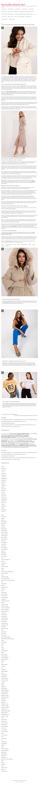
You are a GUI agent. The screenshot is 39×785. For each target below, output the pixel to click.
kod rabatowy (4, 592)
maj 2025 (2, 487)
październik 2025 (4, 478)
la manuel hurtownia (31, 439)
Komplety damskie (4, 604)
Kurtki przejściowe (4, 618)
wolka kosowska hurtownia (10, 445)
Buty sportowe (4, 556)
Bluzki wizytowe (4, 535)
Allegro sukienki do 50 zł (7, 433)
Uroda (2, 760)
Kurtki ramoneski (4, 619)
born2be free (3, 552)
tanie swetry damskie (5, 444)
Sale (2, 662)
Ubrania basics (3, 752)
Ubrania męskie (4, 757)
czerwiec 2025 (3, 485)
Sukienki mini (3, 702)
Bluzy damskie (4, 11)
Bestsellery (3, 520)
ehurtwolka (30, 433)
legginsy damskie (4, 623)
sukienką (33, 181)
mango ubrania (4, 440)
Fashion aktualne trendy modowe (7, 571)
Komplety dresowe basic (5, 607)
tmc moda (12, 444)
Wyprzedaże (3, 764)
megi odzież (4, 441)
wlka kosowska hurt (32, 444)
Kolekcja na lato (4, 595)
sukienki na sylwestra (5, 707)
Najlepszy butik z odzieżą (12, 11)
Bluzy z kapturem (4, 549)
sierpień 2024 (3, 502)
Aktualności (4, 16)
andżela (3, 244)
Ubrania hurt (3, 755)
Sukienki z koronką (4, 716)
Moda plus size (3, 635)
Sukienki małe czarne (5, 697)
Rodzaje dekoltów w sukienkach (8, 14)
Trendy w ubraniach (4, 750)
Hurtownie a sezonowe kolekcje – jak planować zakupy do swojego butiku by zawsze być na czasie (19, 419)
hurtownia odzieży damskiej (21, 436)
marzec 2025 (3, 490)
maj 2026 (2, 466)
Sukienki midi (3, 700)
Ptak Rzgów (26, 441)
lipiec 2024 (3, 504)
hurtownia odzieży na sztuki (8, 437)
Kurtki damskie (4, 616)
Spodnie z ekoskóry (4, 678)
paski (2, 645)
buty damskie (3, 554)
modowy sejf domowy (24, 244)
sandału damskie (4, 664)
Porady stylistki (11, 16)
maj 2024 (2, 507)
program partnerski (5, 657)
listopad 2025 (3, 476)
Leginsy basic (3, 626)
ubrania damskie (17, 444)
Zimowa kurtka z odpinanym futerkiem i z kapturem (11, 299)
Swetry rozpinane (4, 726)
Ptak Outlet (20, 441)
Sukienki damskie (4, 688)
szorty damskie (4, 729)
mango (18, 244)
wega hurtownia (24, 444)
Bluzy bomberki (4, 542)
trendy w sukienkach (5, 748)
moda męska (3, 633)
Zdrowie (2, 769)
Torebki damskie (4, 743)
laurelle (15, 244)
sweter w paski (18, 443)
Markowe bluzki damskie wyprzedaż (12, 440)
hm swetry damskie (11, 434)
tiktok (2, 736)
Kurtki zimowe (3, 621)
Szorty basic (3, 728)
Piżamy (2, 647)
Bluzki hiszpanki (4, 530)
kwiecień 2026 (3, 468)
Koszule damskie (4, 614)
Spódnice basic (4, 669)
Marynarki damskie (4, 628)
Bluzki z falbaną (4, 537)
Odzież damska (4, 642)
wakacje (2, 762)
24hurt (2, 433)
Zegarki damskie (4, 771)
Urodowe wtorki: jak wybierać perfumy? (10, 414)
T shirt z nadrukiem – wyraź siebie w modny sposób (11, 401)
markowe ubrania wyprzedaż (28, 440)
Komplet (2, 602)
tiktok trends (3, 738)
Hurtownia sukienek (4, 576)
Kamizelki (3, 585)
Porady (2, 23)
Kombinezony (3, 599)
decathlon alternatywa (5, 559)
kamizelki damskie (4, 587)
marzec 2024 (3, 511)
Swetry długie (3, 721)
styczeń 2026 (3, 473)
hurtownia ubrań (18, 437)
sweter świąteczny (24, 443)
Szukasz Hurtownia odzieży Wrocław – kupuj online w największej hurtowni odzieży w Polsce (18, 424)
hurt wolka (22, 437)
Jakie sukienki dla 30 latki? (28, 437)
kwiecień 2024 (3, 509)
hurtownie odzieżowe (5, 578)
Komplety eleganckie (5, 609)
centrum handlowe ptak (23, 433)
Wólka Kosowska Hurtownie (27, 445)
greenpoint (35, 433)
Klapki (2, 590)
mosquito (29, 244)
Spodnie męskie (4, 676)
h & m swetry (3, 434)
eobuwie (2, 568)
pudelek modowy (21, 16)
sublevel (2, 683)
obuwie (2, 640)
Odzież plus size (28, 16)
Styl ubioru (3, 681)
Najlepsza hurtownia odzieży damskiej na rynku (24, 14)
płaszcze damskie (4, 650)
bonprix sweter (13, 433)
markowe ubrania (20, 440)
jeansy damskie (4, 583)
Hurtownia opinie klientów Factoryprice (26, 11)
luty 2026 (3, 471)
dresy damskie (3, 563)
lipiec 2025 (3, 483)
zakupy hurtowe (4, 767)
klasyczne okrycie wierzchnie (11, 91)
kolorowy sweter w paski (21, 439)
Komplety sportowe (5, 611)
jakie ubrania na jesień (9, 244)
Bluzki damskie (3, 528)
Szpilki (2, 733)
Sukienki (2, 685)
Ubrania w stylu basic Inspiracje (7, 759)
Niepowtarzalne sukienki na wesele (7, 638)
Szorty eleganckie (4, 731)
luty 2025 (3, 492)
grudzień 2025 (3, 475)
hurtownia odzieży (6, 436)
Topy (2, 740)
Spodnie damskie (5, 19)
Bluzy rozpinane (4, 547)
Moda (35, 14)
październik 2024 (4, 499)
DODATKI (2, 561)
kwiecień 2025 (3, 488)
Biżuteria (3, 525)
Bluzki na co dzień (4, 533)
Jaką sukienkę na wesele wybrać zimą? (8, 423)
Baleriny (2, 518)
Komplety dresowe (4, 606)
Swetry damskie (4, 719)
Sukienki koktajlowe (5, 695)
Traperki (2, 745)
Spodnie (2, 673)
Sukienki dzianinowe (4, 690)
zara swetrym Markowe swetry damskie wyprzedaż (12, 447)
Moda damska (3, 631)
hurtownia (18, 434)
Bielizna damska (12, 19)
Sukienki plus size (4, 709)
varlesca (34, 244)
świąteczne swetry (24, 447)
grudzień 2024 (3, 495)
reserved (2, 661)
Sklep (7, 93)
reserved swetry (4, 443)
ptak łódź (32, 441)
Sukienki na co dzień (4, 704)
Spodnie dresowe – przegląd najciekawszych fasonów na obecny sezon (14, 361)
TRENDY (16, 16)
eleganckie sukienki (4, 566)
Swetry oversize (4, 724)
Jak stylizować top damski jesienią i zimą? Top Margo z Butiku (25, 415)
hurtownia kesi (25, 434)
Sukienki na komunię (4, 705)
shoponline (3, 666)
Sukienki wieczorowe (5, 714)
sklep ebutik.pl (11, 443)
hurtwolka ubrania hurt (13, 4)
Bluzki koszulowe (4, 532)
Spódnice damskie (4, 671)
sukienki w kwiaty (4, 712)
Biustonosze (3, 523)
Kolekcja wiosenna (4, 597)
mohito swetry (11, 441)
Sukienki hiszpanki (4, 693)
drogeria (3, 564)
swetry (2, 717)
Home (2, 575)
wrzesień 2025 (3, 480)
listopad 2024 (3, 497)
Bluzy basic (3, 540)
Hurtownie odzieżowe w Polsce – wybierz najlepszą (10, 426)
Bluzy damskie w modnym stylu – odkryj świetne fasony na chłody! (13, 421)
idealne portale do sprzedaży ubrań (7, 580)
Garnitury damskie (4, 573)
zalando (3, 246)
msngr (15, 441)
